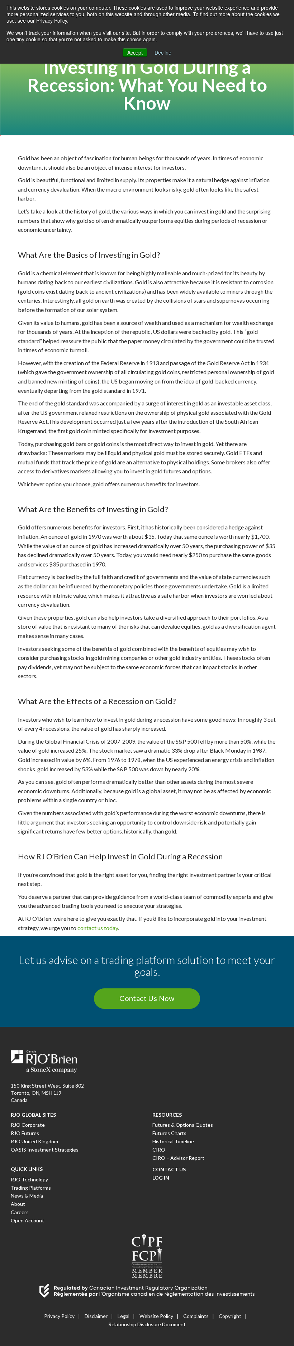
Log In (160, 1178)
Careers (20, 1212)
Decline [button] (163, 52)
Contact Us (169, 1169)
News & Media (27, 1196)
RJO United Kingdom (34, 1141)
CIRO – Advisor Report (178, 1158)
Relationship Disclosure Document (147, 1324)
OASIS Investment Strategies (45, 1150)
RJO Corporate (28, 1125)
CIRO (158, 1150)
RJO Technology (29, 1179)
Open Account (27, 1220)
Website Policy (156, 1316)
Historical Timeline (173, 1141)
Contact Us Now (147, 998)
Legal (123, 1316)
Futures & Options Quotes (182, 1125)
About (18, 1204)
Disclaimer (96, 1316)
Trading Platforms (31, 1188)
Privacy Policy (59, 1316)
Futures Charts (169, 1133)
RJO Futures (25, 1133)
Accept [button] (135, 52)
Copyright (230, 1316)
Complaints (196, 1316)
